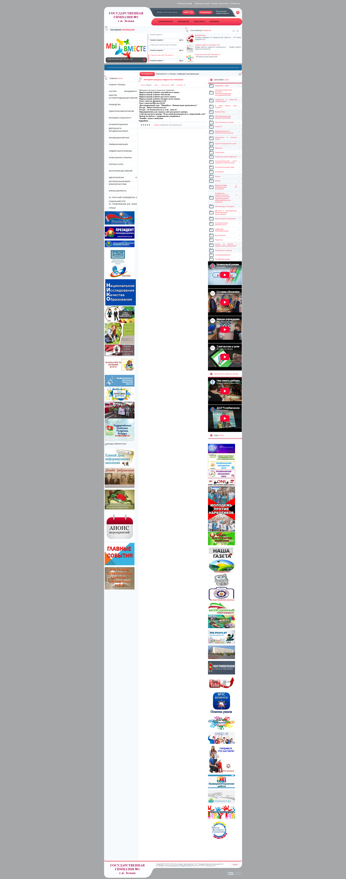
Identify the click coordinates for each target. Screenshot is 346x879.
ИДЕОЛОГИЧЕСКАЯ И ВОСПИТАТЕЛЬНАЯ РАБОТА (123, 179)
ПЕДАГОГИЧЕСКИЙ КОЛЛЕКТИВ (121, 111)
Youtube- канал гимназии (151, 118)
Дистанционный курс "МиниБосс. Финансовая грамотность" (168, 105)
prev (233, 30)
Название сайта (128, 870)
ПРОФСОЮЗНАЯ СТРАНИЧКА (120, 157)
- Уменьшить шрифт (202, 3)
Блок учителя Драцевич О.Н (152, 101)
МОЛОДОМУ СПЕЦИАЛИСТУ (120, 118)
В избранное (235, 3)
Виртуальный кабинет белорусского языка (159, 99)
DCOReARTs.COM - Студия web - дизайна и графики (235, 873)
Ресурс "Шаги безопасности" (153, 107)
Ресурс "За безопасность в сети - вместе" (158, 110)
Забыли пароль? (222, 13)
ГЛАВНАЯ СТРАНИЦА (117, 85)
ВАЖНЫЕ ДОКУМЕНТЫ (117, 191)
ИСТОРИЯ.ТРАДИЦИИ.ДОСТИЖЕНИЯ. (123, 98)
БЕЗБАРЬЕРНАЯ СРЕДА (118, 184)
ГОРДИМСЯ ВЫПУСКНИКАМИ (120, 151)
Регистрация (221, 11)
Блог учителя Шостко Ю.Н (152, 103)
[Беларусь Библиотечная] (115, 444)
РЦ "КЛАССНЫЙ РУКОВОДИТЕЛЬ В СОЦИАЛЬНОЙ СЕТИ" (123, 199)
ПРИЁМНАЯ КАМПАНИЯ (118, 144)
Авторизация (205, 12)
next (237, 30)
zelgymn (149, 85)
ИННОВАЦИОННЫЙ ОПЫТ (119, 138)
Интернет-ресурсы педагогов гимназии (163, 79)
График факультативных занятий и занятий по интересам (144, 60)
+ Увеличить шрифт (185, 3)
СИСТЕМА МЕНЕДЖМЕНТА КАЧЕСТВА (123, 93)
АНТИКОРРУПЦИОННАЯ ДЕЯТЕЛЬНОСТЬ (118, 126)
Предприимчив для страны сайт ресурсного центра (163, 112)
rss (238, 12)
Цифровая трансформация (171, 125)
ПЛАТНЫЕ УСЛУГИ (116, 164)
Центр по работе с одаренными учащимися (159, 116)
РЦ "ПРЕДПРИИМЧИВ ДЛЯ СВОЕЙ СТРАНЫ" (123, 206)
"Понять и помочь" (202, 35)
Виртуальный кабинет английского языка (159, 92)
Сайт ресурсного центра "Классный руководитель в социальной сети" (172, 114)
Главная (214, 3)
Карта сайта (224, 3)
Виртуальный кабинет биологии (154, 94)
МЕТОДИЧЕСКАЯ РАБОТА (118, 131)
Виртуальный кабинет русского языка (157, 97)
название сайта (127, 18)
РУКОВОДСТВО (115, 104)
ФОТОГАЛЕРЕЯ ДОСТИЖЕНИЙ (120, 171)
